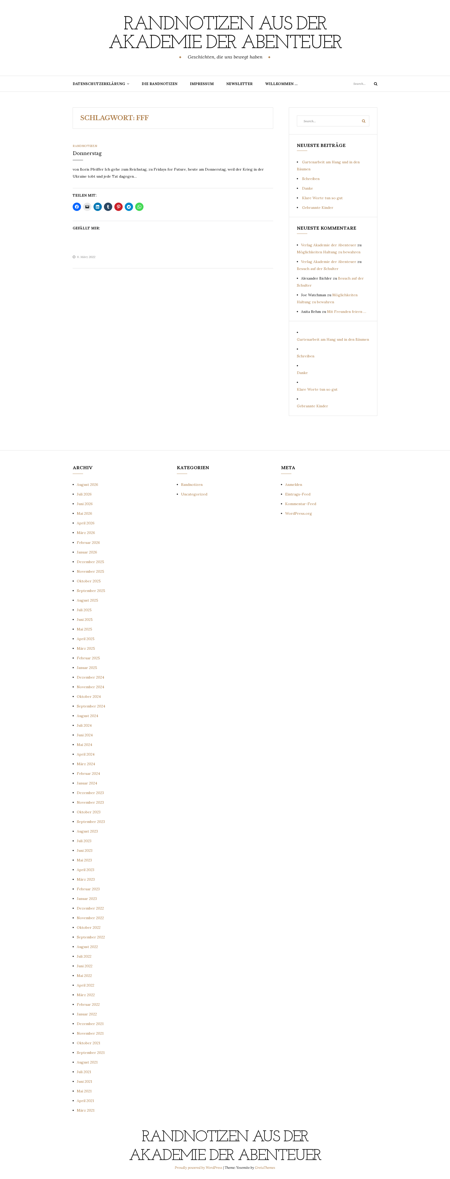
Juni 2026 (85, 503)
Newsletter (239, 83)
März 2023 (86, 879)
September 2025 (91, 590)
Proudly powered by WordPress (199, 1167)
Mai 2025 (84, 629)
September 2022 (91, 937)
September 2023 (91, 821)
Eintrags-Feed (297, 494)
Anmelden (293, 484)
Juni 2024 (85, 735)
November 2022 (90, 918)
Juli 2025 (84, 610)
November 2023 (90, 802)
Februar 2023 (88, 889)
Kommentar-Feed (300, 503)
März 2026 (86, 532)
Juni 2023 (84, 850)
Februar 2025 (88, 658)
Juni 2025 (85, 619)
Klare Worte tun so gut (322, 198)
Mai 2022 (84, 975)
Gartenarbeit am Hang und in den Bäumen (333, 339)
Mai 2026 (84, 513)
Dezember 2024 (90, 677)
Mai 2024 (84, 744)
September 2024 (91, 706)
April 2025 (86, 638)
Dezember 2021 (90, 1023)
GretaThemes (265, 1167)
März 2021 (86, 1110)
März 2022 (86, 995)
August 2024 (87, 715)
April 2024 (86, 754)
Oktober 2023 (89, 812)
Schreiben (311, 178)
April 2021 (85, 1100)
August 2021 (87, 1062)
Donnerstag (87, 153)
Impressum (202, 83)
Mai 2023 (84, 860)
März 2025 (86, 648)
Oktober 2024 (89, 696)
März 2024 (86, 764)
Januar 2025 (87, 667)
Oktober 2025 (89, 581)
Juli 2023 (84, 841)
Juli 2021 (84, 1072)
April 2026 (86, 523)
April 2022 (85, 985)
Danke (307, 188)
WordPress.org (298, 513)
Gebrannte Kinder (317, 207)
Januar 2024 (87, 783)
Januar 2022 (87, 1014)
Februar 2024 (88, 773)
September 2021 (91, 1052)
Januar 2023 (87, 898)
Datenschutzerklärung (99, 83)
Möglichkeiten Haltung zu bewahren (328, 252)
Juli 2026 (84, 494)
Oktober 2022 (89, 927)
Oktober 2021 (88, 1043)
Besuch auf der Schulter (318, 268)
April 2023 (85, 869)
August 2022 (87, 946)
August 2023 (87, 831)
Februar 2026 (88, 542)
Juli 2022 (84, 956)
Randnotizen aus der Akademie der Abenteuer (225, 34)
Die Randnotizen (159, 83)
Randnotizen (85, 146)
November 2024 (90, 687)
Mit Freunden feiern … (346, 311)
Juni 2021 (84, 1081)
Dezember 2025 (90, 561)
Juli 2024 (84, 725)
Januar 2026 (87, 552)
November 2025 (90, 571)
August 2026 (87, 484)
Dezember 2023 (90, 792)
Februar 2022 (88, 1004)
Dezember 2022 (90, 908)
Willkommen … (281, 83)
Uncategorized (194, 494)
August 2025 (87, 600)
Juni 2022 (84, 966)
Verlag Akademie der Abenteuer (328, 245)
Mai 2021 (84, 1091)
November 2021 (90, 1033)
